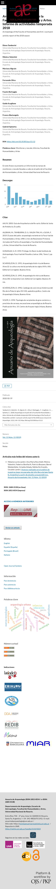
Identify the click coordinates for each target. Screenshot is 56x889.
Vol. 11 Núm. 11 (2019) (28, 8)
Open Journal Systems (13, 566)
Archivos (13, 8)
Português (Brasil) (11, 551)
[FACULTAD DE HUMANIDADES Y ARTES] (35, 847)
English (7, 543)
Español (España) (10, 547)
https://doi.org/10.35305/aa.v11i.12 (21, 141)
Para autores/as (10, 585)
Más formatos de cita (12, 425)
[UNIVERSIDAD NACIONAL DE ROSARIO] (13, 847)
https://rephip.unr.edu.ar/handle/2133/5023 (23, 829)
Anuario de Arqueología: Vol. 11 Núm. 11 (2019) (27, 477)
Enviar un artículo (13, 528)
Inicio (5, 8)
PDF (8, 386)
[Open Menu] (2, 2)
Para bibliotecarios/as (12, 588)
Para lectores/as (10, 581)
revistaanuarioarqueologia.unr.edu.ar (34, 824)
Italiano (7, 555)
